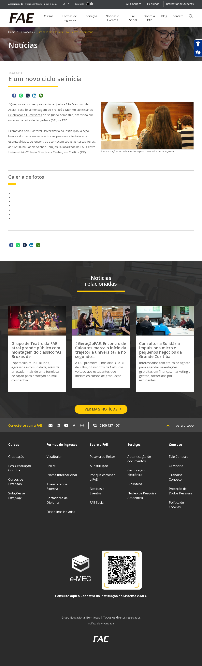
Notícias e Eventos (112, 18)
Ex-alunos (153, 4)
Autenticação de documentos (139, 458)
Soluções (16, 495)
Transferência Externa (57, 486)
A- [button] (69, 3)
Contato (178, 16)
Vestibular (54, 456)
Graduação (16, 456)
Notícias (28, 32)
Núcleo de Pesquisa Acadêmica (141, 495)
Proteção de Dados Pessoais (180, 491)
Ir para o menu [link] (50, 4)
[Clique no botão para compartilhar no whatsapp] (21, 96)
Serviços (91, 16)
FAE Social (133, 18)
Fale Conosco (178, 456)
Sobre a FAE (149, 18)
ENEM (51, 466)
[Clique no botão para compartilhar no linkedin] (34, 96)
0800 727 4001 (110, 425)
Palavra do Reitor (102, 456)
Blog (164, 16)
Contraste (79, 4)
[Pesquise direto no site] (189, 16)
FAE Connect (132, 4)
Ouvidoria (176, 466)
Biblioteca (134, 484)
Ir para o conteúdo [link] (33, 4)
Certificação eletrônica (136, 472)
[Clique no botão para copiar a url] (41, 96)
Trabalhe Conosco (175, 477)
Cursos (48, 16)
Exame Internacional (62, 475)
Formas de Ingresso (69, 18)
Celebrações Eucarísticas (25, 115)
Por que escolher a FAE (102, 477)
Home (11, 32)
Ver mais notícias (101, 409)
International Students (180, 4)
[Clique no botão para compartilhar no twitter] (28, 96)
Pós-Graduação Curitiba (19, 468)
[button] (87, 3)
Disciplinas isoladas (61, 512)
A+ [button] (65, 4)
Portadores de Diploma (57, 500)
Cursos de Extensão (15, 481)
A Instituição (99, 466)
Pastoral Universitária (45, 131)
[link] (15, 4)
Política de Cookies (176, 504)
